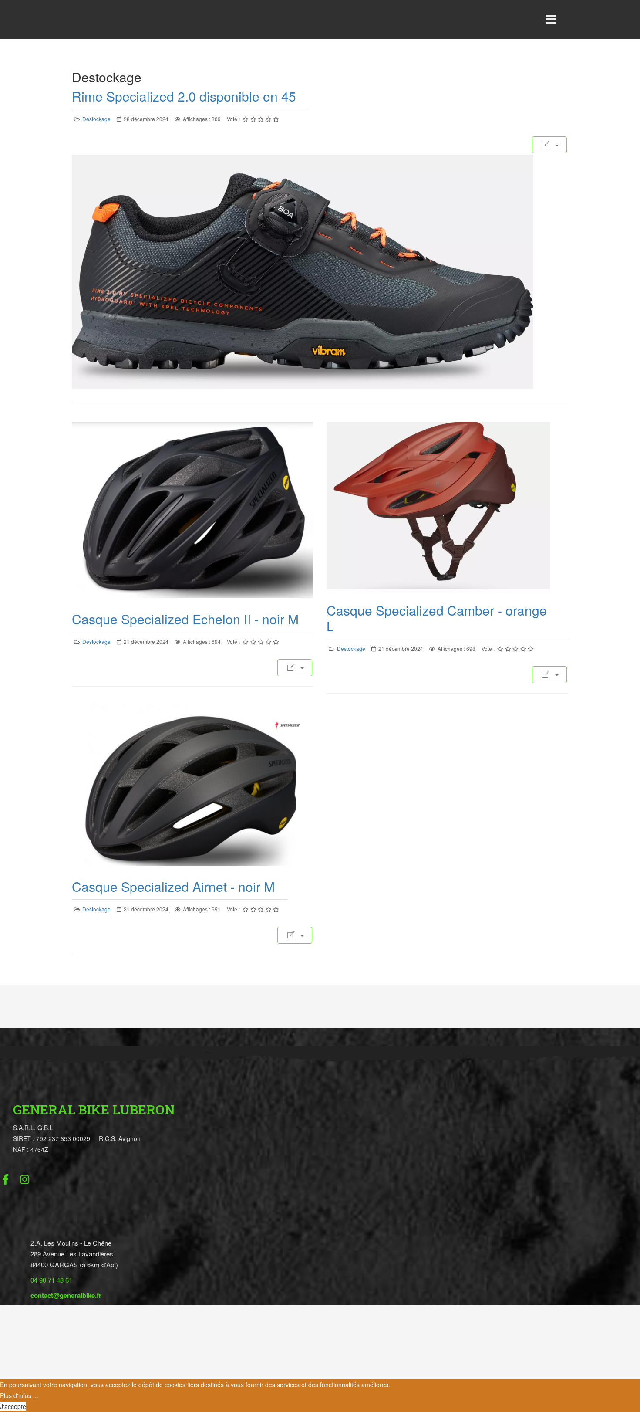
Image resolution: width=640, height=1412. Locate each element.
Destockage (96, 118)
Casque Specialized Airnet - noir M (173, 886)
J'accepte (13, 1406)
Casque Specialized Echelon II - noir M (185, 618)
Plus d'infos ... (19, 1395)
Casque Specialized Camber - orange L (437, 618)
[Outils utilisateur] (549, 144)
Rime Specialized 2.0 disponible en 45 (184, 96)
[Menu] (550, 19)
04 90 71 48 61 (51, 1279)
